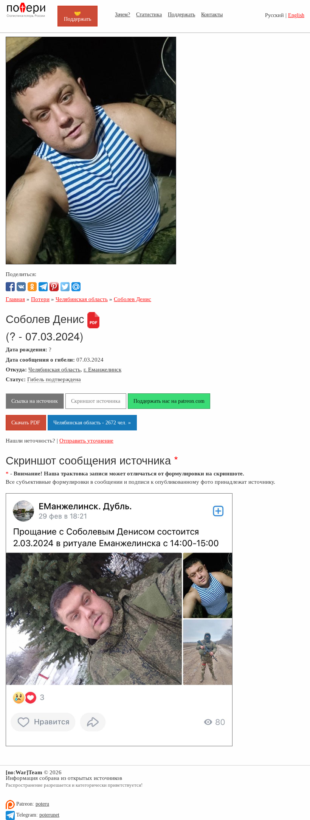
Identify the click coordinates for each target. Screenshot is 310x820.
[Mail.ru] (76, 286)
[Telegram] (43, 286)
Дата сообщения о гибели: (40, 359)
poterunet (49, 815)
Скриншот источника (95, 401)
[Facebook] (10, 286)
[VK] (21, 286)
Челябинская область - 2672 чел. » (92, 422)
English (296, 15)
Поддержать (181, 14)
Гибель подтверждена (54, 379)
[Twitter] (65, 286)
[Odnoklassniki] (32, 286)
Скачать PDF (25, 422)
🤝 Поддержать (77, 16)
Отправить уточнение (86, 440)
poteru (42, 804)
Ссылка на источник (34, 401)
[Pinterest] (54, 286)
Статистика (149, 14)
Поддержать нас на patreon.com (169, 401)
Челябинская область (54, 369)
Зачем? (122, 14)
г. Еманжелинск (102, 369)
